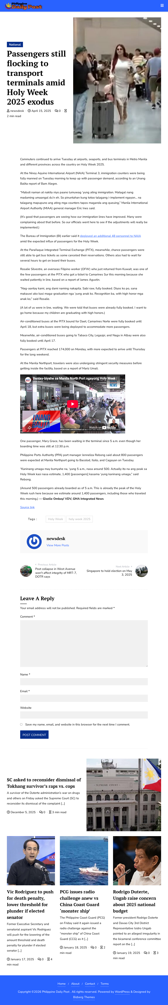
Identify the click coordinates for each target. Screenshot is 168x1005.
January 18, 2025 (75, 947)
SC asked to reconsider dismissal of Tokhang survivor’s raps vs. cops (44, 783)
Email (25, 691)
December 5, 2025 (23, 812)
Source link (27, 507)
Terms (105, 984)
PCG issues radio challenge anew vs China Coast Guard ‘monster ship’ (79, 901)
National (15, 45)
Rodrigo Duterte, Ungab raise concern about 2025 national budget (134, 901)
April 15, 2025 (41, 111)
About (75, 984)
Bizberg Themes (84, 997)
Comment (27, 617)
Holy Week (55, 519)
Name (25, 674)
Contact (90, 984)
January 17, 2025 (22, 959)
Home (62, 984)
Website (26, 708)
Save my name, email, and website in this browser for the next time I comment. (77, 724)
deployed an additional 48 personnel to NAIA (110, 236)
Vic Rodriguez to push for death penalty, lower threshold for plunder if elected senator (30, 904)
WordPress (122, 992)
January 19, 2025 (128, 953)
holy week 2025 (79, 519)
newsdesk (17, 111)
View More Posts (58, 545)
